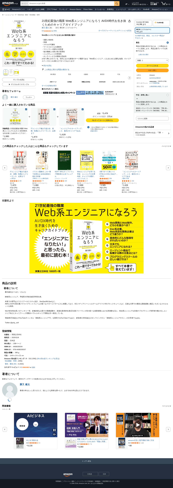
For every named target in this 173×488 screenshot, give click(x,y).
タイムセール (100, 9)
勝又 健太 (45, 28)
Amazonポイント (18, 9)
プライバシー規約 (68, 481)
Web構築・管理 (35, 15)
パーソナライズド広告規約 (84, 481)
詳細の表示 (93, 131)
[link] (9, 139)
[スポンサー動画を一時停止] (54, 430)
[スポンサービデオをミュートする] (54, 434)
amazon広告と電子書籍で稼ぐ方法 (141, 440)
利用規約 (58, 481)
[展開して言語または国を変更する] (128, 4)
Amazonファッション (160, 9)
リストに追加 (142, 118)
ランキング (63, 9)
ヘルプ (29, 9)
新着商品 (110, 9)
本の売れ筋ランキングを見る (48, 358)
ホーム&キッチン (134, 9)
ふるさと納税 (39, 9)
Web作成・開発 (23, 15)
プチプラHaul (52, 9)
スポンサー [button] (5, 409)
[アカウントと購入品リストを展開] (147, 4)
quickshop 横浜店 (155, 78)
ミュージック (121, 9)
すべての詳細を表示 (49, 86)
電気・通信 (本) (10, 364)
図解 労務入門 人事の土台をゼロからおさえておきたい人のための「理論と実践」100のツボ (92, 440)
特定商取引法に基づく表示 (111, 481)
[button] (6, 9)
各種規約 (98, 481)
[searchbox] (71, 3)
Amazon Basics (75, 9)
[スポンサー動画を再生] (86, 425)
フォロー (29, 97)
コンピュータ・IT (10, 15)
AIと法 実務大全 (32, 440)
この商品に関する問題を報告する (57, 69)
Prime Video (88, 9)
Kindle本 (146, 9)
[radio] (143, 23)
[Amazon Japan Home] (67, 475)
